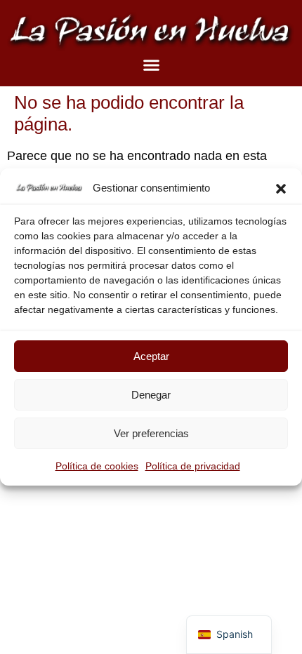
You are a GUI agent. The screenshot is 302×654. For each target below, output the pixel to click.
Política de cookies (96, 466)
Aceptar (151, 356)
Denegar (151, 395)
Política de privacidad (192, 466)
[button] (281, 189)
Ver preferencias (151, 433)
